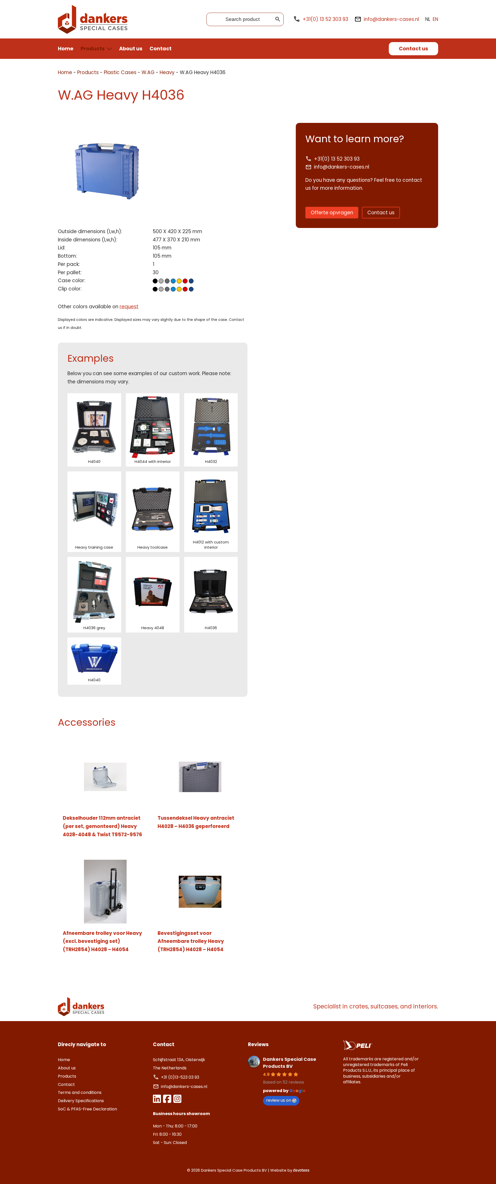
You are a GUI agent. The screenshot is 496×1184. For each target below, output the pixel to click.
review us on (278, 1100)
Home (65, 48)
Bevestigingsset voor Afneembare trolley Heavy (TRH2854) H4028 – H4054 (191, 941)
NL (427, 19)
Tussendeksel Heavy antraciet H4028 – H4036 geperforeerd (196, 822)
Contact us (413, 48)
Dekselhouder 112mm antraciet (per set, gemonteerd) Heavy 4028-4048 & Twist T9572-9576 (102, 826)
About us (130, 48)
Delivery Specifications (81, 1101)
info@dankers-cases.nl (391, 19)
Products (93, 48)
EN (435, 19)
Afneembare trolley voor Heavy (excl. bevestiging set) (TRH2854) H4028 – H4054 (102, 941)
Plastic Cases (120, 72)
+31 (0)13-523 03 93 (180, 1077)
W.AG (148, 72)
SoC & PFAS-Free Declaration (87, 1109)
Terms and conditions (80, 1092)
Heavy (167, 72)
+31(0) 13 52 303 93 (325, 19)
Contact (161, 48)
